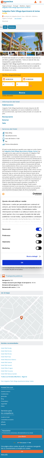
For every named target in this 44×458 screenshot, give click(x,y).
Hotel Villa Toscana (7, 371)
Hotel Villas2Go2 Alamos (8, 359)
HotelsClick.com (7, 2)
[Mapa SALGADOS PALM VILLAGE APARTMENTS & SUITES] (21, 317)
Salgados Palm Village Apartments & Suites (16, 7)
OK (22, 262)
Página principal (7, 6)
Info (5, 27)
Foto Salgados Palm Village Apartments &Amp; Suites (17, 381)
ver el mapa (18, 18)
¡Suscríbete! (22, 436)
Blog (2, 399)
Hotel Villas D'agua (7, 368)
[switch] (39, 235)
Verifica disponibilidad (11, 75)
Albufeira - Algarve (25, 6)
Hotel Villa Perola (6, 351)
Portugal (15, 6)
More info (4, 454)
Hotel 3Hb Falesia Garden (9, 374)
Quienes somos (5, 391)
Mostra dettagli (32, 256)
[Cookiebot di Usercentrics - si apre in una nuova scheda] (33, 194)
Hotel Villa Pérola (6, 354)
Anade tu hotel (5, 417)
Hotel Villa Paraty (6, 348)
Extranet (3, 424)
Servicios (12, 27)
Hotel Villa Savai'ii (6, 365)
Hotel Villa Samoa (6, 362)
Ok (22, 451)
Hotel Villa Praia (6, 357)
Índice (3, 406)
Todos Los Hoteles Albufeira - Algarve (14, 377)
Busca (22, 93)
